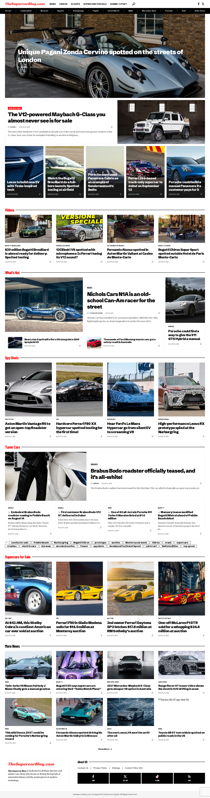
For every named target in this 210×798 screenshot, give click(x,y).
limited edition (170, 546)
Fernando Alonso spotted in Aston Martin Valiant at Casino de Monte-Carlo (130, 253)
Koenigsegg (78, 11)
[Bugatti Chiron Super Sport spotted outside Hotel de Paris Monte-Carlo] (181, 229)
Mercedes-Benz (149, 11)
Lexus (109, 729)
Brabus (94, 464)
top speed (189, 546)
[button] (133, 4)
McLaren (44, 11)
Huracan (46, 546)
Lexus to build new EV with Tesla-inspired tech (23, 186)
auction (116, 542)
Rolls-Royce (200, 11)
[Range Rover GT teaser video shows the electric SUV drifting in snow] (181, 665)
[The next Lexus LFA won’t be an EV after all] (130, 712)
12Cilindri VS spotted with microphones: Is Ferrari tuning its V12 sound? (79, 253)
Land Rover (162, 682)
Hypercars (111, 419)
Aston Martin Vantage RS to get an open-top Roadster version (27, 428)
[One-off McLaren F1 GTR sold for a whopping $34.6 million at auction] (181, 589)
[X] (203, 4)
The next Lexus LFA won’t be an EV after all (128, 734)
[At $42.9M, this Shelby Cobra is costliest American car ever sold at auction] (28, 589)
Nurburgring (163, 419)
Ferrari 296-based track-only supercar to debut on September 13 (145, 184)
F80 (57, 419)
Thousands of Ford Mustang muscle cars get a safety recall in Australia (129, 341)
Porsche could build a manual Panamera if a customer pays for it (185, 186)
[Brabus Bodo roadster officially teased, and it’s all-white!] (45, 476)
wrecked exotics (65, 546)
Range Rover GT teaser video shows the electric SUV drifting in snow (181, 687)
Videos (9, 210)
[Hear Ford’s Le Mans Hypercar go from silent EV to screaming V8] (130, 389)
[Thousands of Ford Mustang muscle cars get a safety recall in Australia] (94, 342)
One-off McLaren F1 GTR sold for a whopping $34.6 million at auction (179, 627)
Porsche (169, 11)
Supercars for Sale (17, 557)
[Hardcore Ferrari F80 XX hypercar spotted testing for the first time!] (79, 389)
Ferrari (8, 11)
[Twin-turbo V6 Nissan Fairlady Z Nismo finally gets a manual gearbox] (28, 665)
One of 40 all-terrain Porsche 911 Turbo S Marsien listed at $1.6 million (130, 515)
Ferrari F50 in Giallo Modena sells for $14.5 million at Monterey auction (79, 627)
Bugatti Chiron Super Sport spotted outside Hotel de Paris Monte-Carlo (181, 253)
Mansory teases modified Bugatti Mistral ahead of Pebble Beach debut (178, 515)
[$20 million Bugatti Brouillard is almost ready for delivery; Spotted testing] (28, 229)
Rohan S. (13, 127)
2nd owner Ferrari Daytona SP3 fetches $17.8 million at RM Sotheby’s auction (129, 627)
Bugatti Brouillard (13, 245)
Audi (184, 11)
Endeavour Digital (111, 794)
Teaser (84, 546)
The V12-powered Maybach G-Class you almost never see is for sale (56, 117)
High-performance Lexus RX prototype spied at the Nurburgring (181, 428)
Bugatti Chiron (164, 245)
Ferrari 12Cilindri (63, 245)
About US (83, 761)
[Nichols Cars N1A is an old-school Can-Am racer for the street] (44, 304)
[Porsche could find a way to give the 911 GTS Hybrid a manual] (185, 300)
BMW (130, 11)
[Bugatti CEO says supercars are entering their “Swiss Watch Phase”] (79, 665)
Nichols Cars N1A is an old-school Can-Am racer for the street (121, 300)
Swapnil (24, 67)
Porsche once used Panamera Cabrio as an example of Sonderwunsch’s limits (103, 182)
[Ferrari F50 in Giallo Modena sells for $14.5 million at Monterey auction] (79, 589)
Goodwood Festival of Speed (125, 546)
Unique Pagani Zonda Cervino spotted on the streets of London (100, 56)
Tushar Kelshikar (96, 313)
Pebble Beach (41, 542)
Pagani (96, 11)
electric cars (29, 546)
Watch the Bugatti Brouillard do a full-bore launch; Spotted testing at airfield (63, 184)
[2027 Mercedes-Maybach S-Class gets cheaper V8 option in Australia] (130, 665)
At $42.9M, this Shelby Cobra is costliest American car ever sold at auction (28, 627)
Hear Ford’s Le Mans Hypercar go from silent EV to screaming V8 (129, 428)
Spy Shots (12, 358)
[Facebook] (198, 4)
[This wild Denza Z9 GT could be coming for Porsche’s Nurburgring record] (28, 712)
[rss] (189, 778)
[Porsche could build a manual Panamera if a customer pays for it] (186, 172)
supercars (182, 542)
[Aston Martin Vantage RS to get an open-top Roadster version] (28, 389)
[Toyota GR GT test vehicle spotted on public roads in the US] (181, 712)
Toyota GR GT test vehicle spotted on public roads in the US (181, 734)
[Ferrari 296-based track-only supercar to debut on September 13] (145, 172)
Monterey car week (136, 542)
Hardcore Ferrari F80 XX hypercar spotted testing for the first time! (79, 428)
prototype (9, 419)
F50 (57, 618)
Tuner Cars (12, 447)
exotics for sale (19, 542)
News (89, 287)
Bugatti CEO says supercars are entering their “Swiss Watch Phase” (78, 687)
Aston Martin (113, 11)
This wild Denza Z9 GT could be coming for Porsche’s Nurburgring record (26, 736)
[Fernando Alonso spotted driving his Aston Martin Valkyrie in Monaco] (79, 712)
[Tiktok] (157, 778)
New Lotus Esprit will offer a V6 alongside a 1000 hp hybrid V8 (51, 341)
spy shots (98, 546)
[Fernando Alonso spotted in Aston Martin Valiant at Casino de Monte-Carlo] (130, 229)
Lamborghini (25, 11)
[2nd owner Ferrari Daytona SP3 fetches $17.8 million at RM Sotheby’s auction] (130, 589)
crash (168, 542)
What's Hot (12, 273)
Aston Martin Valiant (115, 245)
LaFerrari (151, 546)
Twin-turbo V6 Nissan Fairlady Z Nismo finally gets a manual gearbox (27, 687)
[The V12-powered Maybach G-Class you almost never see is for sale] (161, 122)
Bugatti (60, 11)
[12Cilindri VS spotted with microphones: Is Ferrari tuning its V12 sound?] (79, 229)
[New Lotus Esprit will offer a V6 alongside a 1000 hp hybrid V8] (15, 342)
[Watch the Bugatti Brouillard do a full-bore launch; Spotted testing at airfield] (64, 172)
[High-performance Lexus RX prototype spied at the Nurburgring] (181, 389)
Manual (171, 326)
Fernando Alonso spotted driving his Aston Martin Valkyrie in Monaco (79, 734)
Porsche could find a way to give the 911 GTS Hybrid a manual (184, 335)
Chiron (156, 542)
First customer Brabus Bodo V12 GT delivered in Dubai (79, 513)
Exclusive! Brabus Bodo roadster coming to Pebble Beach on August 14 (29, 515)
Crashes (12, 546)
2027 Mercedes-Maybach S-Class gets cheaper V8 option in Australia (129, 687)
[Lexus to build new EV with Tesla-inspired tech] (24, 172)
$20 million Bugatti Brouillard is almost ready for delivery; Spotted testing (27, 253)
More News (12, 646)
